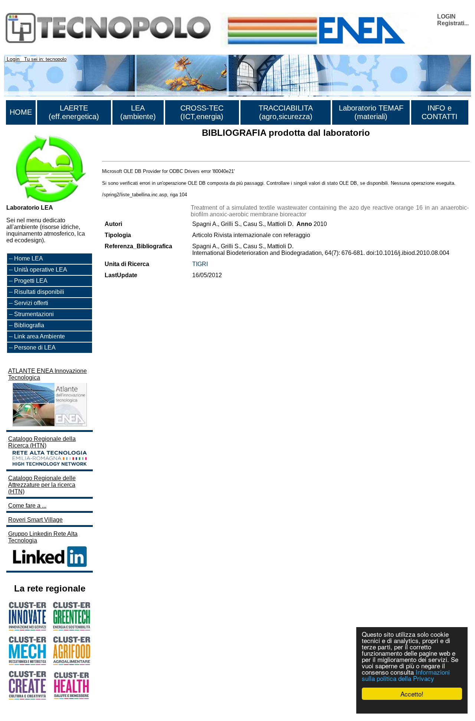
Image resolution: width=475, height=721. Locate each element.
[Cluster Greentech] (71, 628)
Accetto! (411, 693)
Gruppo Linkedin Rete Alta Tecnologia (43, 537)
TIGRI (200, 264)
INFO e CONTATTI (440, 112)
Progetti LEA (31, 281)
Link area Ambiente (39, 336)
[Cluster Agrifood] (71, 663)
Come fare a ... (27, 505)
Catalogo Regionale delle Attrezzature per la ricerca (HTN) (42, 485)
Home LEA (28, 258)
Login (13, 59)
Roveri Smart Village (35, 520)
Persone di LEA (35, 347)
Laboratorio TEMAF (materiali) (371, 112)
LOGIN (446, 16)
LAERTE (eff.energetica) (74, 112)
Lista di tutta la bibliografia (136, 154)
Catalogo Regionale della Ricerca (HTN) (42, 442)
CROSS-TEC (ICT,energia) (201, 112)
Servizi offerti (31, 303)
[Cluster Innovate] (27, 628)
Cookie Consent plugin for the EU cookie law (411, 706)
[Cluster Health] (71, 698)
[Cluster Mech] (27, 663)
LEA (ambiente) (138, 112)
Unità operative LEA (40, 269)
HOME (21, 112)
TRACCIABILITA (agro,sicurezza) (286, 112)
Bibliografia (29, 325)
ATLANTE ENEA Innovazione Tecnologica (47, 374)
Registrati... (453, 23)
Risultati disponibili (39, 292)
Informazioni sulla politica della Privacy (406, 675)
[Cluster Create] (27, 697)
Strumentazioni (34, 314)
